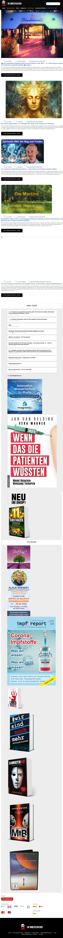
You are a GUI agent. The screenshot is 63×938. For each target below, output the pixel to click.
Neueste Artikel (11, 8)
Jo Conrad (11, 365)
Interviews (48, 281)
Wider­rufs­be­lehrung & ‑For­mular (29, 934)
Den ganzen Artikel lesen (11, 75)
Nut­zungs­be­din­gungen (46, 932)
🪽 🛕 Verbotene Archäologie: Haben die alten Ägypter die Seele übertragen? (28, 319)
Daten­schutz (35, 932)
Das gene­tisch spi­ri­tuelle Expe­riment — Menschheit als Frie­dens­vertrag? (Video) (29, 169)
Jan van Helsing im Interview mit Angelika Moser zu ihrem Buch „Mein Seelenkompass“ (31, 284)
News (17, 8)
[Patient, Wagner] (32, 451)
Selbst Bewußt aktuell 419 (15, 363)
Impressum (27, 932)
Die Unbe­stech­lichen (40, 8)
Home (3, 8)
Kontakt (41, 934)
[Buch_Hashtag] (22, 732)
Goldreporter (11, 359)
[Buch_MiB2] (22, 822)
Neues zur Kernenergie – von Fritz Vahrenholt (20, 369)
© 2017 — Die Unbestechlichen (15, 932)
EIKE (10, 345)
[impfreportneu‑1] (31, 651)
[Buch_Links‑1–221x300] (15, 697)
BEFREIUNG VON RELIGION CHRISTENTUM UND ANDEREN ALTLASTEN (26, 331)
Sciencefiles (11, 326)
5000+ (10, 325)
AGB (55, 932)
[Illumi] (22, 777)
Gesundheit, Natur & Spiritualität (37, 61)
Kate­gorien (23, 8)
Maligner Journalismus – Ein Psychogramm (19, 337)
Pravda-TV (11, 314)
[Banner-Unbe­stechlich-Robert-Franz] (18, 557)
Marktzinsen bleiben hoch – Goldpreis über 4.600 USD (22, 357)
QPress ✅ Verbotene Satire (15, 332)
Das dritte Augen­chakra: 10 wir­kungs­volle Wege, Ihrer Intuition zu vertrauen (27, 123)
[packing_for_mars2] (29, 868)
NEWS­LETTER (50, 8)
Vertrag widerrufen (7, 899)
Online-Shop (30, 8)
